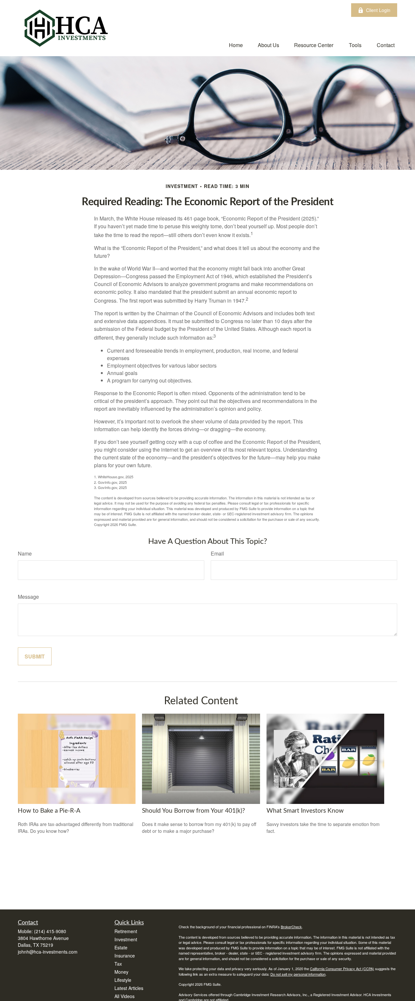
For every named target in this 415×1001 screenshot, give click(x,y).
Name (25, 553)
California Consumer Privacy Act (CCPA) (342, 968)
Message (28, 596)
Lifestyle (122, 980)
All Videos (124, 996)
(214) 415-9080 (50, 931)
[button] (235, 44)
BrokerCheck (291, 926)
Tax (118, 963)
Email (217, 553)
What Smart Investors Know (305, 811)
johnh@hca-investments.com (47, 951)
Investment (125, 939)
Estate (120, 947)
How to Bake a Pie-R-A (49, 811)
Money (121, 972)
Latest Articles (128, 988)
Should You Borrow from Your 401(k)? (193, 811)
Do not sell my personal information (298, 974)
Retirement (125, 931)
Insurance (124, 955)
